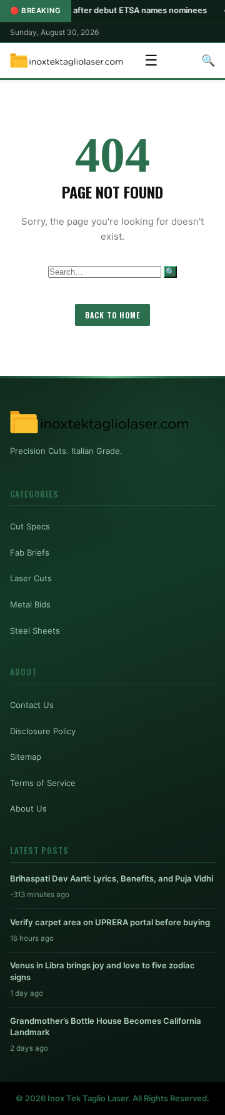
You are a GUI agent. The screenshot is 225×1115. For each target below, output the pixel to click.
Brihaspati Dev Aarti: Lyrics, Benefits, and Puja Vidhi (111, 878)
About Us (28, 808)
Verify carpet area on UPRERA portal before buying (110, 922)
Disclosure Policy (43, 731)
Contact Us (32, 705)
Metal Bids (30, 604)
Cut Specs (30, 526)
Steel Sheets (35, 631)
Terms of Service (43, 783)
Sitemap (25, 757)
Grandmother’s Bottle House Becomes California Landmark (105, 1026)
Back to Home (112, 315)
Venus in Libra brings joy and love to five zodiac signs (102, 970)
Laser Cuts (31, 578)
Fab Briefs (29, 553)
